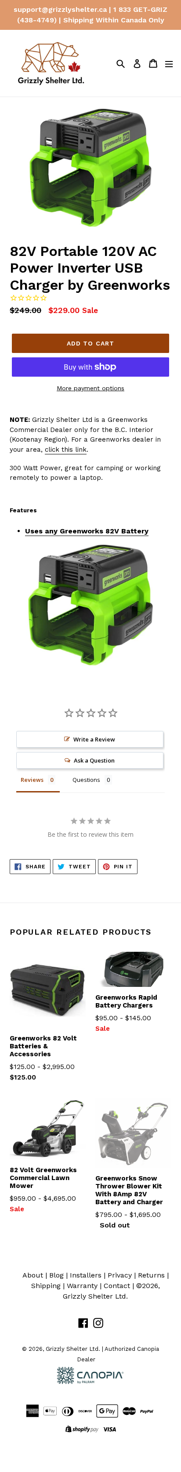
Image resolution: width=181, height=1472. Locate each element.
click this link (66, 449)
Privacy (120, 1275)
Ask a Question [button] (94, 760)
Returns (151, 1275)
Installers (85, 1275)
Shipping (46, 1285)
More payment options (90, 388)
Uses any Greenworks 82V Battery (86, 531)
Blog (56, 1275)
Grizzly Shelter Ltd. (95, 1296)
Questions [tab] (86, 780)
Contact (117, 1285)
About (32, 1275)
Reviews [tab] (32, 780)
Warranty (82, 1285)
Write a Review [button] (94, 739)
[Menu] (169, 63)
